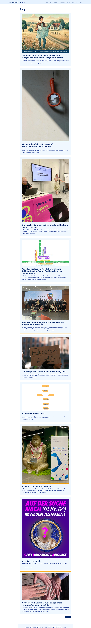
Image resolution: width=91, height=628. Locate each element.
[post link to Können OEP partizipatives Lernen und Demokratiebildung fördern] (45, 357)
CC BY (31, 626)
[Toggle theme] (21, 2)
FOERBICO (38, 626)
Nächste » (68, 616)
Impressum (54, 626)
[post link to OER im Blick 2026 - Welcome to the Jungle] (45, 459)
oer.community (14, 2)
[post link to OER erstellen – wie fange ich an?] (45, 402)
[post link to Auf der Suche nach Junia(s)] (45, 533)
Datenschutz (59, 626)
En (24, 2)
